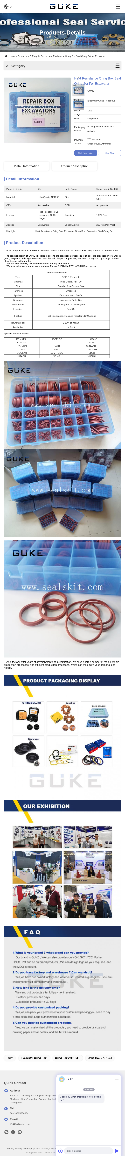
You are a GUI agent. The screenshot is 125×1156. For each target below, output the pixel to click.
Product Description (75, 166)
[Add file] (60, 1150)
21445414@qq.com (20, 1124)
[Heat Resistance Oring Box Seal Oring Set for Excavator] (37, 109)
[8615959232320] (19, 1133)
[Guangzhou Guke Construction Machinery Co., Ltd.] (64, 6)
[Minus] (117, 1079)
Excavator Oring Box (34, 1058)
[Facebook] (13, 1133)
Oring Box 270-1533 (100, 1058)
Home (11, 56)
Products (22, 56)
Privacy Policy (14, 1148)
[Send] (116, 1150)
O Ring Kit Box (37, 56)
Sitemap (27, 1148)
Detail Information (26, 166)
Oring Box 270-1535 (67, 1058)
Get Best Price (85, 153)
